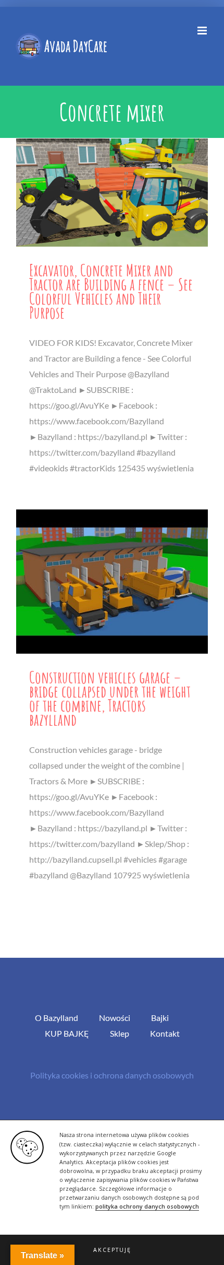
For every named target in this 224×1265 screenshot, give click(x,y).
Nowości (114, 1018)
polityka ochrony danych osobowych (147, 1206)
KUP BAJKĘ (67, 1033)
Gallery (111, 192)
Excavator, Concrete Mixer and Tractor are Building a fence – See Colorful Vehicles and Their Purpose (111, 291)
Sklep (119, 1033)
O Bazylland (56, 1018)
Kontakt (165, 1033)
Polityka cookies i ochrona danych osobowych (112, 1075)
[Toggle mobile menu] (202, 30)
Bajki (160, 1018)
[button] (112, 1250)
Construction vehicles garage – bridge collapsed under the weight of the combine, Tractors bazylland (110, 698)
